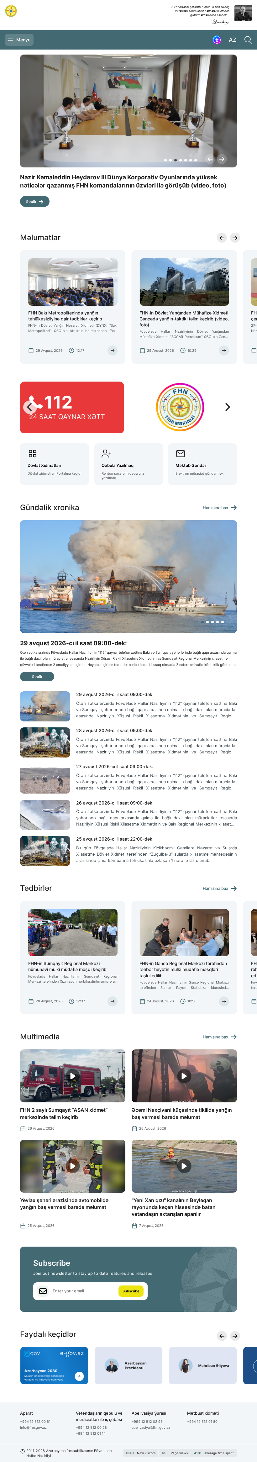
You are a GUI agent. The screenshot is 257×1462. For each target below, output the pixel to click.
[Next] (222, 159)
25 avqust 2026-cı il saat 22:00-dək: (115, 839)
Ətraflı (31, 201)
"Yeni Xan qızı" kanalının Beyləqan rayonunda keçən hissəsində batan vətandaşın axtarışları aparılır (174, 1207)
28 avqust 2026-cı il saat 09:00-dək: (115, 730)
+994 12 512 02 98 (147, 1421)
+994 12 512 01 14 (91, 1433)
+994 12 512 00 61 (35, 1421)
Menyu (23, 39)
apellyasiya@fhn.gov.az (151, 1427)
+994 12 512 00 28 (91, 1427)
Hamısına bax (215, 507)
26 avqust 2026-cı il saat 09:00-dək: (115, 802)
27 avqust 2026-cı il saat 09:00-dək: (114, 766)
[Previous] (210, 159)
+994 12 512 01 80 (202, 1421)
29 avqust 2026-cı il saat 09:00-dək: (115, 694)
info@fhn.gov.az (33, 1427)
